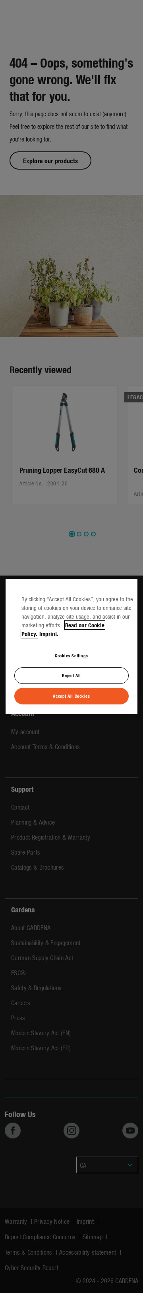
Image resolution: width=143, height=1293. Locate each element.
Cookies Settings (71, 655)
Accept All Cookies (71, 696)
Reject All (71, 675)
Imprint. (48, 634)
